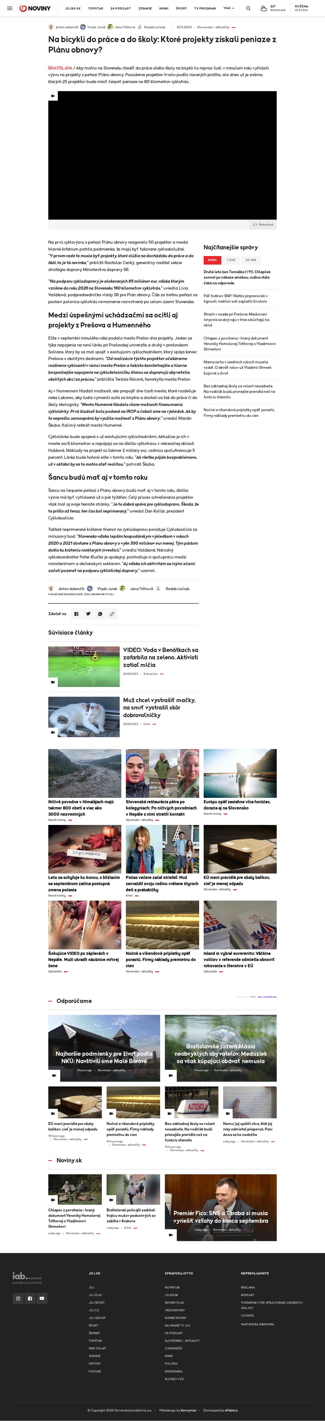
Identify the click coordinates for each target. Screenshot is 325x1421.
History (95, 1363)
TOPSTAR (95, 8)
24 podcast (121, 8)
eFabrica (231, 1410)
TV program (205, 8)
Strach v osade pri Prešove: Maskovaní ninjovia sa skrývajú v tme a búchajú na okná (236, 319)
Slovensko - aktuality (182, 1340)
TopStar (95, 1340)
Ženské (94, 1333)
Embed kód (266, 224)
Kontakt (247, 1295)
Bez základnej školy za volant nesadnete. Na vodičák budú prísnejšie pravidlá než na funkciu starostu (239, 391)
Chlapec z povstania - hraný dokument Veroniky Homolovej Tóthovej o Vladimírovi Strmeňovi (240, 343)
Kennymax (188, 1410)
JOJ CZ (94, 1310)
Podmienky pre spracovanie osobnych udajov (272, 1305)
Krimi (163, 8)
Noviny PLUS (174, 1302)
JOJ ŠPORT (97, 1302)
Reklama (248, 1287)
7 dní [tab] (231, 260)
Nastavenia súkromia (257, 1324)
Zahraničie (173, 1348)
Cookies (247, 1315)
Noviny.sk (172, 1287)
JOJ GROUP (97, 1318)
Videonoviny (175, 1310)
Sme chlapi (97, 1348)
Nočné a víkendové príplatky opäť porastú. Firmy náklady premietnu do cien (239, 412)
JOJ (91, 1287)
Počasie (95, 1371)
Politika (171, 1363)
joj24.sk (171, 1295)
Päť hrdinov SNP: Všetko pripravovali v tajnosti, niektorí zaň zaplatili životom (236, 298)
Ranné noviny (176, 1318)
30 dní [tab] (251, 260)
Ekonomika (173, 1371)
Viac (227, 8)
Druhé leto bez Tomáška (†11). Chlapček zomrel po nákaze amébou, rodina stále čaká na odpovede (237, 277)
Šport (181, 8)
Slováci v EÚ (174, 1379)
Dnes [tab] (212, 260)
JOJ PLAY (95, 1295)
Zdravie (145, 8)
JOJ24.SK (73, 8)
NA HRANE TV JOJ (178, 1325)
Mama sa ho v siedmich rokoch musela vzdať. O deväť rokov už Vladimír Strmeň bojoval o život (237, 367)
